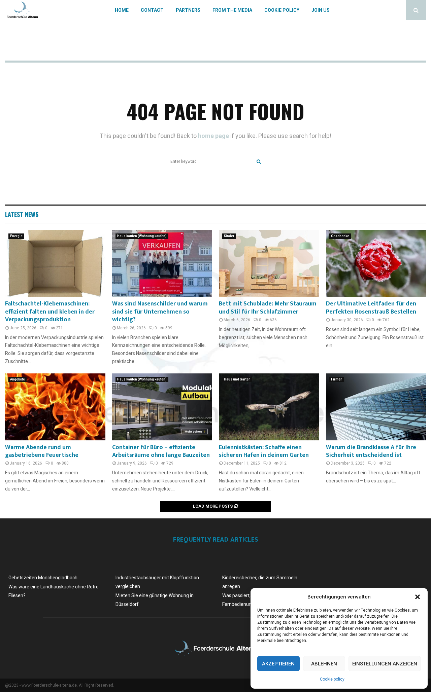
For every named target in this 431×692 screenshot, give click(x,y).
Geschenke (340, 236)
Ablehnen (324, 664)
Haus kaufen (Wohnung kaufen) (142, 236)
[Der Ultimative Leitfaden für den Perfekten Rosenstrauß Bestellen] (376, 263)
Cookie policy (332, 679)
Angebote (17, 379)
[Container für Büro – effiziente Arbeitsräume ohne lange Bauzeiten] (162, 406)
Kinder (229, 236)
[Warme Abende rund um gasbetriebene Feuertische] (55, 406)
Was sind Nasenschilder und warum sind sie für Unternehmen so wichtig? (160, 312)
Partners (188, 10)
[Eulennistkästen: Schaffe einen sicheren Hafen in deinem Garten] (269, 406)
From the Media (232, 10)
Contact (152, 10)
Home (122, 10)
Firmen (336, 379)
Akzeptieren (278, 664)
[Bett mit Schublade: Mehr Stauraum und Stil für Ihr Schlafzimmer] (269, 263)
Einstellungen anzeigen (384, 664)
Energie (16, 236)
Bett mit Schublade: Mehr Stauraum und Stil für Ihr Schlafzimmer (268, 308)
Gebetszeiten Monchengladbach (42, 577)
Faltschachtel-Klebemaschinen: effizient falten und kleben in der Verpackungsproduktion (50, 312)
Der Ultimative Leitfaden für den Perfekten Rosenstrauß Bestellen (371, 308)
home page (213, 135)
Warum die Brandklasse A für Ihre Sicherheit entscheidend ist (371, 451)
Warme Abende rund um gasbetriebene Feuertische (41, 451)
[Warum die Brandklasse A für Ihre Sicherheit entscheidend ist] (376, 406)
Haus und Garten (237, 379)
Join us (320, 10)
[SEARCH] (259, 161)
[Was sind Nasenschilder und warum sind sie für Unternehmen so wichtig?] (162, 263)
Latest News (21, 214)
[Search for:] (215, 160)
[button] (417, 596)
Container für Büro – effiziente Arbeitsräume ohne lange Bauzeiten (161, 451)
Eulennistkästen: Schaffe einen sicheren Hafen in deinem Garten (264, 451)
